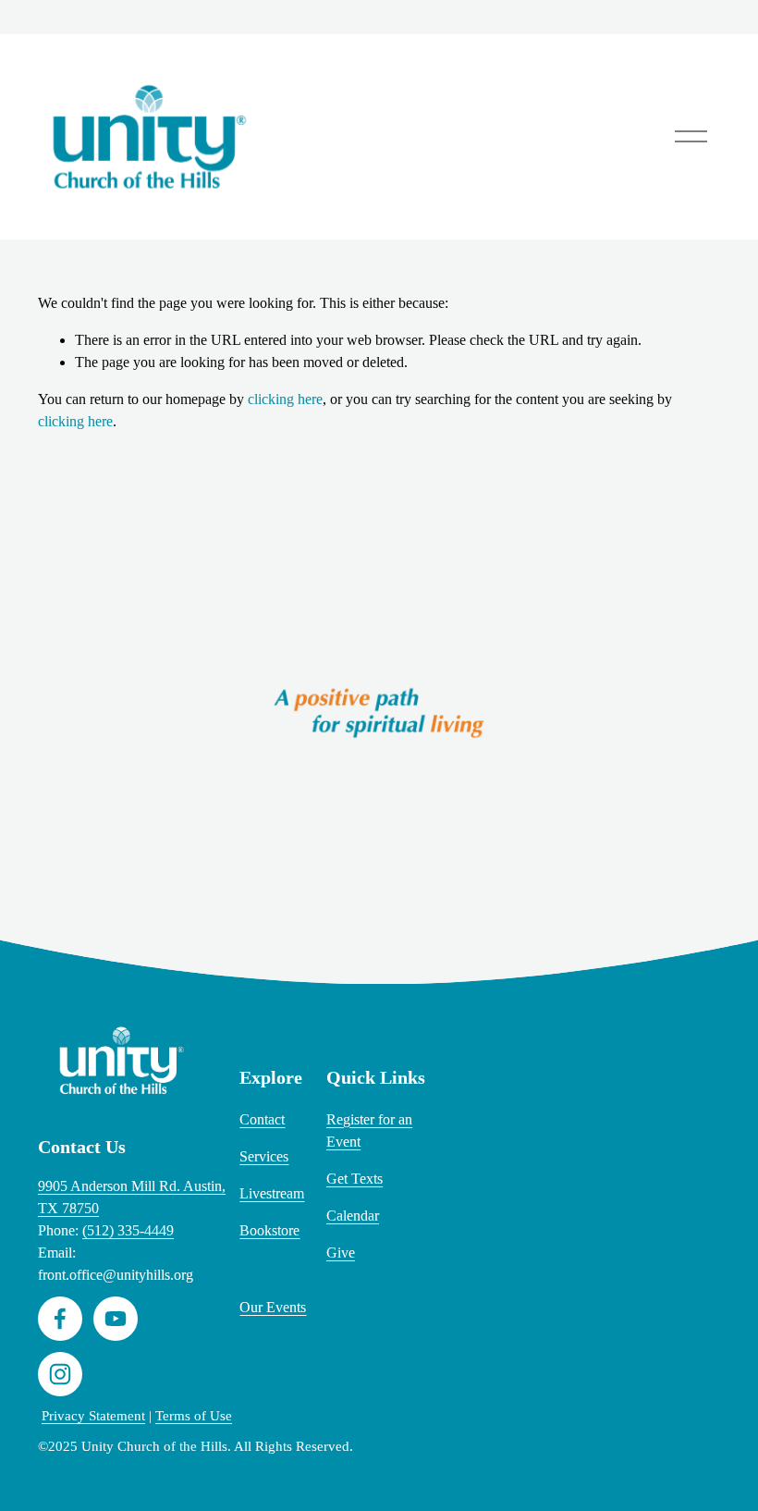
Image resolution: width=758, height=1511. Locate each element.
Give (340, 1252)
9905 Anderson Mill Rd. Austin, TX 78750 (132, 1197)
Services (263, 1156)
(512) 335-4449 (128, 1230)
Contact (262, 1119)
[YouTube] (115, 1318)
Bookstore (269, 1230)
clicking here (285, 399)
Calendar (352, 1215)
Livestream (271, 1193)
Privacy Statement (93, 1415)
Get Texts (354, 1178)
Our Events (272, 1307)
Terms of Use (193, 1415)
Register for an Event (369, 1130)
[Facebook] (60, 1318)
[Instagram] (60, 1374)
